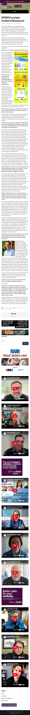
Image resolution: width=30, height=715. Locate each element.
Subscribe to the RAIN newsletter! (9, 704)
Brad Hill (19, 23)
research (7, 309)
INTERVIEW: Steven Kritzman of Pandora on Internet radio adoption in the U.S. (21, 324)
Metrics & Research (7, 307)
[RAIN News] (15, 5)
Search (3, 340)
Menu (15, 11)
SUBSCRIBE (4, 336)
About (3, 693)
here (22, 29)
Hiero (12, 713)
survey (10, 309)
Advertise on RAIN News (7, 698)
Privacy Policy (5, 700)
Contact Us (4, 695)
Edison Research (19, 307)
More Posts (13, 316)
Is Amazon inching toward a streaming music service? (8, 323)
